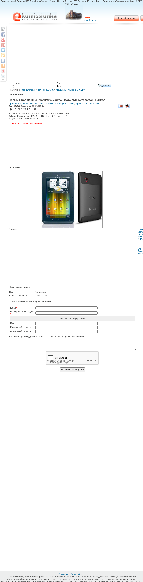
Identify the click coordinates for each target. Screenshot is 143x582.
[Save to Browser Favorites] (3, 55)
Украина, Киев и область (87, 103)
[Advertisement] (102, 138)
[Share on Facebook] (3, 34)
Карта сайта (76, 574)
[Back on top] (3, 29)
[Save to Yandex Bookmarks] (3, 71)
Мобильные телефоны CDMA (70, 90)
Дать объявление (126, 18)
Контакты (63, 574)
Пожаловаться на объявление (27, 123)
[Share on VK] (3, 61)
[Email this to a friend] (3, 76)
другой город (90, 20)
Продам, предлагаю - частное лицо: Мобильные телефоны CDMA (41, 103)
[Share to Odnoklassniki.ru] (3, 66)
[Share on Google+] (3, 40)
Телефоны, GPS (46, 90)
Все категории (28, 90)
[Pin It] (3, 45)
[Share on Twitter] (3, 50)
